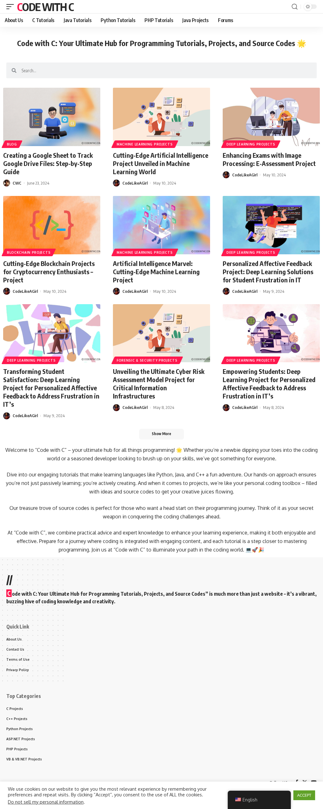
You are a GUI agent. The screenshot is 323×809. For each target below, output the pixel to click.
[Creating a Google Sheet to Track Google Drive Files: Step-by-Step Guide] (51, 117)
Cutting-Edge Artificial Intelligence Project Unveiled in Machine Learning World (160, 163)
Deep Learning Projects (250, 144)
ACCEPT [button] (304, 795)
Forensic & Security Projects (147, 360)
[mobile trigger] (11, 6)
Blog (12, 144)
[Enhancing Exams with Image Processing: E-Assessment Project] (271, 117)
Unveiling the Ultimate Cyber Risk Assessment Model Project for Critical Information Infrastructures (158, 383)
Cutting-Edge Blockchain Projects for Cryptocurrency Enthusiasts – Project (49, 271)
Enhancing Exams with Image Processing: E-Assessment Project (269, 159)
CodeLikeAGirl (135, 183)
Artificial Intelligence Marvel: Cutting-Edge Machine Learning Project (156, 271)
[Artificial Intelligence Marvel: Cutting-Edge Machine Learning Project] (161, 225)
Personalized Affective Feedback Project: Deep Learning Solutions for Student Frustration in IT (268, 271)
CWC (17, 183)
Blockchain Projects (28, 252)
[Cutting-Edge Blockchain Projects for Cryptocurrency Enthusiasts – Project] (51, 225)
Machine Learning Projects (145, 144)
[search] (294, 7)
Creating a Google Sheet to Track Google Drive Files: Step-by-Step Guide (48, 163)
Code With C (45, 6)
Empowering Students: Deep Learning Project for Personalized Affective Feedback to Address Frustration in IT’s (269, 383)
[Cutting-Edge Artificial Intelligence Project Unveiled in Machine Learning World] (161, 117)
